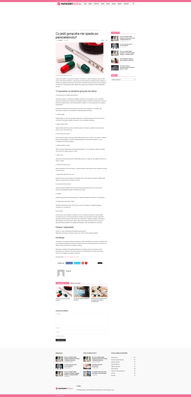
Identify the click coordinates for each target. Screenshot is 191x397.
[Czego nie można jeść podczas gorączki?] (64, 291)
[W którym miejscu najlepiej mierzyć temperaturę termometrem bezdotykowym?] (99, 291)
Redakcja (60, 40)
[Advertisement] (95, 16)
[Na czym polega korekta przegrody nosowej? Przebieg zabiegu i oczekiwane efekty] (115, 53)
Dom (85, 3)
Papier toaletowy (115, 364)
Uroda (113, 3)
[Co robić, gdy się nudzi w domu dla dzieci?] (115, 46)
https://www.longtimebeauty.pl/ (71, 257)
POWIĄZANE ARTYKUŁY (62, 283)
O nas (79, 1)
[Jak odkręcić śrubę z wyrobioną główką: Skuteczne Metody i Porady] (115, 67)
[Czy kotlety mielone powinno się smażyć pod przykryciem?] (87, 373)
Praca (108, 3)
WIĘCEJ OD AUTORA (75, 283)
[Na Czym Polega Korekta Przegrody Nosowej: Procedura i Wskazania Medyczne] (115, 38)
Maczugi (113, 375)
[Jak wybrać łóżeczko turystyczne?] (87, 366)
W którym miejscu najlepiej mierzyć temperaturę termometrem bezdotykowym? (99, 300)
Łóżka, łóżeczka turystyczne (118, 371)
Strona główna (73, 1)
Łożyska (113, 373)
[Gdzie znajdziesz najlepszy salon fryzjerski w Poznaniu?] (115, 60)
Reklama (83, 1)
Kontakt (87, 1)
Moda (102, 3)
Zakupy (120, 3)
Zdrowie (126, 3)
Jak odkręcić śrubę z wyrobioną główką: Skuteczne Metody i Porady (127, 67)
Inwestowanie (114, 368)
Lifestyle (96, 3)
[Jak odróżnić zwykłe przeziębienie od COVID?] (81, 291)
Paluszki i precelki (115, 362)
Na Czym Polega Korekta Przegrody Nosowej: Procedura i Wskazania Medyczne (127, 38)
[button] (133, 4)
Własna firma (114, 357)
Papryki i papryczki (115, 366)
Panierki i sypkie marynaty (117, 359)
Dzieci (90, 3)
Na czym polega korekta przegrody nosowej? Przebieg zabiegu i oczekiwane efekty (127, 53)
